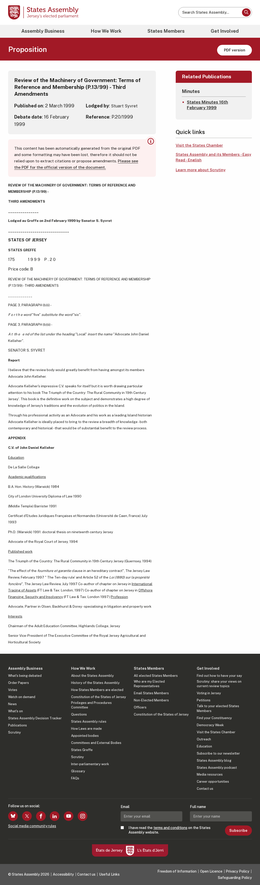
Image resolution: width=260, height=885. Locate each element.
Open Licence (211, 871)
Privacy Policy (237, 871)
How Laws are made (86, 728)
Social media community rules (32, 826)
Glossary (78, 771)
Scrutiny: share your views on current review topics (219, 684)
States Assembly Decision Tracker (35, 718)
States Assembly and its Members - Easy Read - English (213, 157)
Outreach (204, 739)
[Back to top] (247, 867)
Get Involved (225, 31)
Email (125, 807)
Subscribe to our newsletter (218, 753)
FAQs (75, 778)
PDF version (234, 50)
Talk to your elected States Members (218, 708)
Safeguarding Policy (235, 878)
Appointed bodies (85, 736)
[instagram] (82, 816)
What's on (15, 711)
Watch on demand (21, 697)
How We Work (106, 31)
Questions (79, 714)
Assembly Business (42, 31)
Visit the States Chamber (199, 145)
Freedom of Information (177, 871)
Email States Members (151, 693)
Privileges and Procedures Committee (91, 705)
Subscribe (238, 831)
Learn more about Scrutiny (200, 170)
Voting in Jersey (209, 693)
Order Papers (18, 683)
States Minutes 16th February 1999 (207, 105)
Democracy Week (210, 725)
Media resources (210, 774)
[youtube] (68, 816)
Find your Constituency (214, 718)
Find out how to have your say (219, 676)
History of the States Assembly (95, 683)
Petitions (203, 700)
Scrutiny (14, 732)
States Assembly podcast (217, 767)
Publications (17, 725)
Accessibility (63, 874)
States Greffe (82, 750)
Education (204, 746)
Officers (140, 707)
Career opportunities (213, 781)
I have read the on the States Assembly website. (169, 830)
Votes (12, 690)
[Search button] (246, 12)
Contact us (205, 789)
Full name (198, 807)
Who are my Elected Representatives (149, 684)
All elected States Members (156, 676)
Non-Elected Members (151, 700)
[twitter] (27, 816)
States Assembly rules (88, 721)
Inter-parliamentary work (90, 764)
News (12, 704)
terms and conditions (170, 828)
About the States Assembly (92, 676)
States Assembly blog (214, 760)
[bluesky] (13, 816)
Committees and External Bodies (96, 743)
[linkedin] (54, 816)
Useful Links (109, 874)
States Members (166, 31)
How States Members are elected (97, 690)
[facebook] (41, 816)
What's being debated (25, 676)
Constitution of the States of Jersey (98, 697)
